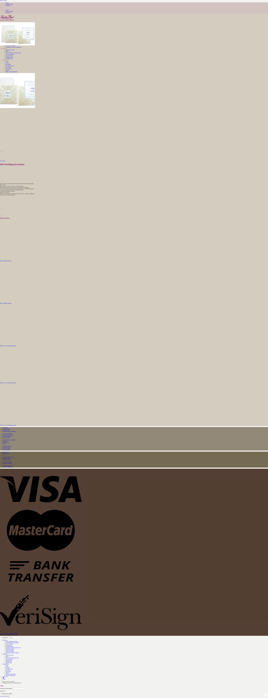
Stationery (5, 654)
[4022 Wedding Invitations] (17, 258)
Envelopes (8, 667)
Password (2, 691)
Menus (7, 656)
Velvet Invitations (6, 448)
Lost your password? (4, 696)
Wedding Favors (6, 429)
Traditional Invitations (7, 433)
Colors (7, 666)
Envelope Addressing (7, 465)
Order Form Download (11, 71)
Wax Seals (8, 670)
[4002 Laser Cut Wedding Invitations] (6, 151)
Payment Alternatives (7, 462)
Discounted (2, 161)
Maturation (5, 441)
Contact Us (5, 676)
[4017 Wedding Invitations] (6, 158)
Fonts (7, 665)
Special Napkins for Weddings (9, 431)
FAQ (4, 454)
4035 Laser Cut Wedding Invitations (8, 382)
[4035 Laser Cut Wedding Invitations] (17, 380)
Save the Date (9, 660)
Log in (10, 693)
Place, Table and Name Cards (12, 657)
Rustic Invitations (6, 449)
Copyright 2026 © (8, 633)
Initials (4, 443)
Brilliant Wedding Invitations (9, 440)
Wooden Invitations (10, 649)
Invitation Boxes (6, 430)
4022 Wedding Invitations (5, 260)
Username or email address (6, 688)
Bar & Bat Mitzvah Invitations (12, 642)
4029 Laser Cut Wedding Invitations (8, 425)
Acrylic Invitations (10, 650)
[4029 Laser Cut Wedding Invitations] (17, 422)
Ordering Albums (6, 458)
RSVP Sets (5, 427)
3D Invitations (9, 645)
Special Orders (6, 442)
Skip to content (3, 0)
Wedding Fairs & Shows (8, 457)
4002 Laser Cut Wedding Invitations (8, 345)
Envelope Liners (9, 669)
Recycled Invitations (7, 436)
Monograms (8, 671)
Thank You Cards (7, 447)
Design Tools (6, 664)
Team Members (6, 453)
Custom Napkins (9, 659)
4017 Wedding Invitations (5, 303)
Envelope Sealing (7, 446)
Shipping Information (7, 463)
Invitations (5, 640)
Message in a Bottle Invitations (12, 652)
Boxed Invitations (9, 646)
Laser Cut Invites (9, 644)
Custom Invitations (10, 651)
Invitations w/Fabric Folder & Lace (13, 647)
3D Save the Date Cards (8, 435)
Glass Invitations (6, 437)
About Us (5, 452)
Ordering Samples (7, 459)
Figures (7, 70)
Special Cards (9, 662)
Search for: (5, 637)
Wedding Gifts (9, 661)
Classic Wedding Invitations (12, 641)
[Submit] (3, 639)
